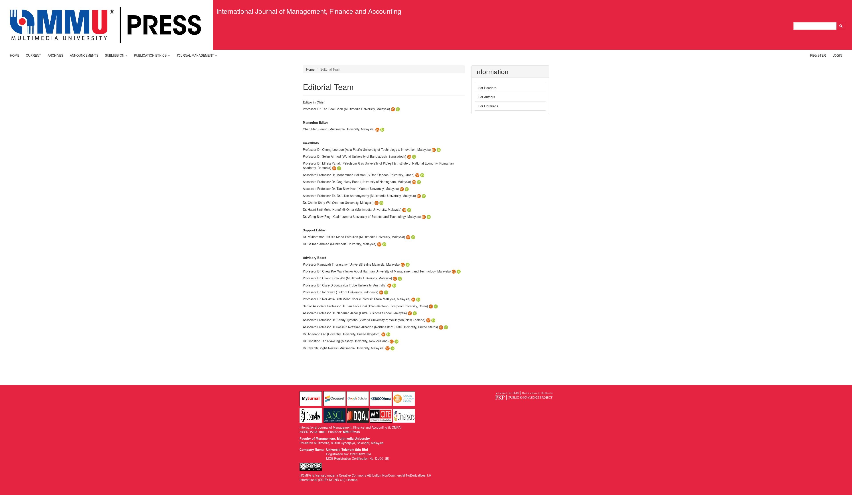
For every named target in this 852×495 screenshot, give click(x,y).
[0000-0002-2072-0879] (415, 313)
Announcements (84, 55)
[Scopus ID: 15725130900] (410, 313)
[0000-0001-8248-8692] (459, 271)
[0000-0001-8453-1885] (398, 109)
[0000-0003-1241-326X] (424, 195)
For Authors (486, 97)
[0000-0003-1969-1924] (419, 181)
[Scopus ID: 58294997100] (392, 341)
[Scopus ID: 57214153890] (419, 195)
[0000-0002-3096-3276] (429, 216)
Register (818, 55)
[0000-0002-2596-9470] (433, 320)
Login (837, 55)
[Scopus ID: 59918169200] (377, 129)
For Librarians (488, 106)
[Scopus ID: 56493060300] (404, 209)
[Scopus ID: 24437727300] (434, 149)
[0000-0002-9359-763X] (422, 175)
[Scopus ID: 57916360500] (402, 188)
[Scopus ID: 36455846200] (381, 292)
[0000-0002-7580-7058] (408, 264)
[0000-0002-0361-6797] (414, 156)
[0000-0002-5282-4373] (436, 306)
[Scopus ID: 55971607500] (393, 109)
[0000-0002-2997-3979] (386, 292)
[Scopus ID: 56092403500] (417, 175)
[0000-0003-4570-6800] (418, 299)
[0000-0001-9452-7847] (384, 244)
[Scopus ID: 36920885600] (454, 271)
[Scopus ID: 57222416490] (403, 264)
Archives (55, 55)
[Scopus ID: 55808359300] (428, 320)
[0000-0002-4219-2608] (382, 129)
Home (14, 55)
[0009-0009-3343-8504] (409, 209)
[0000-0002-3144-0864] (446, 327)
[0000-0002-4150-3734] (413, 237)
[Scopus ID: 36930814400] (413, 299)
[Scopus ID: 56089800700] (414, 181)
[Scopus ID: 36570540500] (431, 306)
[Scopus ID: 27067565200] (395, 278)
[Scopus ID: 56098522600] (409, 156)
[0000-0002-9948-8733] (388, 334)
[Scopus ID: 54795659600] (424, 216)
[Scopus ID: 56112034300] (383, 334)
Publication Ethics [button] (151, 55)
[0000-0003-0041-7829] (439, 149)
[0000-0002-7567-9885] (392, 348)
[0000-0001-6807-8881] (396, 341)
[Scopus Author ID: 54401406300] (441, 327)
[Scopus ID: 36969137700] (377, 202)
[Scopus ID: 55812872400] (389, 285)
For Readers (487, 87)
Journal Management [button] (195, 55)
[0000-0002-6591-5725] (394, 285)
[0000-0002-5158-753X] (339, 167)
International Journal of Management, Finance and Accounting (308, 11)
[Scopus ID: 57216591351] (387, 348)
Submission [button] (115, 55)
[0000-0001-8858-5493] (407, 188)
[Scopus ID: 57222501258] (334, 167)
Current (33, 55)
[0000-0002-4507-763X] (381, 202)
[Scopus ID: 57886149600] (408, 237)
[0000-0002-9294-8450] (400, 278)
